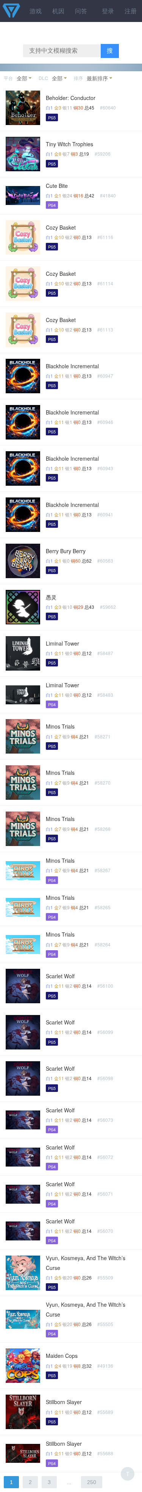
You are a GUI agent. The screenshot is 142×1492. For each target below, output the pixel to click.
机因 (58, 10)
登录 (108, 10)
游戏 (36, 10)
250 (91, 1482)
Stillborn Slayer (64, 1402)
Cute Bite (57, 185)
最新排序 (97, 78)
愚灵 (51, 597)
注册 (131, 10)
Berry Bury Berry (66, 551)
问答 (81, 10)
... (69, 1482)
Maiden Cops (62, 1355)
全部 (22, 78)
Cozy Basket (61, 227)
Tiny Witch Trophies (69, 144)
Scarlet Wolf (60, 976)
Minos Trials (60, 726)
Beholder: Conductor (70, 98)
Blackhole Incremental (72, 366)
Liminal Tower (62, 643)
